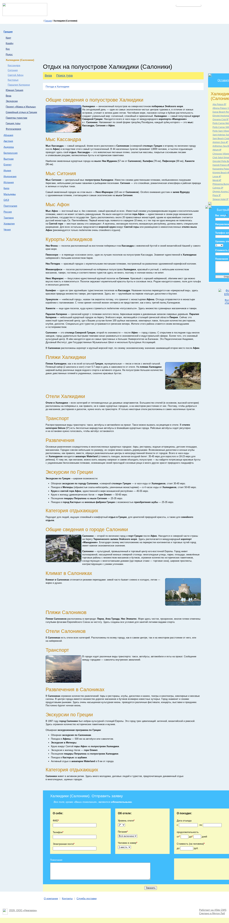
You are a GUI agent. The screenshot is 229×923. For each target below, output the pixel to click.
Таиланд (9, 217)
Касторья (13, 80)
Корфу (9, 43)
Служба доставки (87, 898)
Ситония (13, 70)
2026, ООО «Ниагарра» (23, 910)
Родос (9, 54)
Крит (8, 37)
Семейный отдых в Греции (21, 112)
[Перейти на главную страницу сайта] (25, 15)
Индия (7, 170)
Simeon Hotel (220, 199)
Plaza (217, 195)
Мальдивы (10, 194)
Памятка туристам (16, 117)
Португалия (10, 205)
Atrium (217, 150)
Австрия (8, 141)
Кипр (6, 188)
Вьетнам (9, 158)
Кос (8, 49)
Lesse (217, 176)
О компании (51, 898)
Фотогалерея (13, 129)
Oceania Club (221, 119)
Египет (7, 164)
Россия (8, 211)
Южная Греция (14, 90)
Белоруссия (11, 152)
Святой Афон (15, 75)
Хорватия (9, 223)
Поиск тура (64, 75)
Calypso (218, 188)
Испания (9, 182)
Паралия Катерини (19, 84)
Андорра (9, 147)
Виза (8, 95)
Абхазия (8, 135)
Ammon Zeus (220, 142)
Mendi (217, 180)
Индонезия (10, 176)
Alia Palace (219, 104)
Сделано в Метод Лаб (212, 913)
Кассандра (14, 65)
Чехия (7, 229)
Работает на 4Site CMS (212, 910)
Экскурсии (12, 101)
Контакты (67, 898)
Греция (48, 21)
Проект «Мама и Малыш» (21, 106)
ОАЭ (6, 199)
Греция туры (13, 123)
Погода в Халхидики (57, 86)
